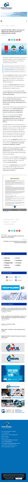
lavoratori (13, 221)
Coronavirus (6, 221)
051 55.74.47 (6, 438)
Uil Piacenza (7, 267)
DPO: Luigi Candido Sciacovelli (8, 446)
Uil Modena (7, 260)
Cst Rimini (17, 265)
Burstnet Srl (16, 480)
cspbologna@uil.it (8, 441)
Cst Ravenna (18, 260)
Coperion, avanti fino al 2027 (8, 324)
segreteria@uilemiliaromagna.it (11, 440)
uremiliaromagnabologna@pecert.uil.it (11, 443)
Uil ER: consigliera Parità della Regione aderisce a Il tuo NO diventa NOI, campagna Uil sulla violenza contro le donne (13, 317)
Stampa (7, 25)
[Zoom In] (16, 210)
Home (2, 25)
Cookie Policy (4, 445)
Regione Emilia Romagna (9, 224)
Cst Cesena (18, 262)
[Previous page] (4, 210)
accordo (6, 115)
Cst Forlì (17, 258)
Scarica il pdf (5, 211)
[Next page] (6, 210)
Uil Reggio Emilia (8, 262)
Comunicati (12, 25)
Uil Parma (6, 265)
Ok (18, 478)
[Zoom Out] (14, 210)
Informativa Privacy (12, 445)
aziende (17, 219)
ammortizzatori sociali (8, 219)
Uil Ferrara (7, 258)
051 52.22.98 (5, 436)
